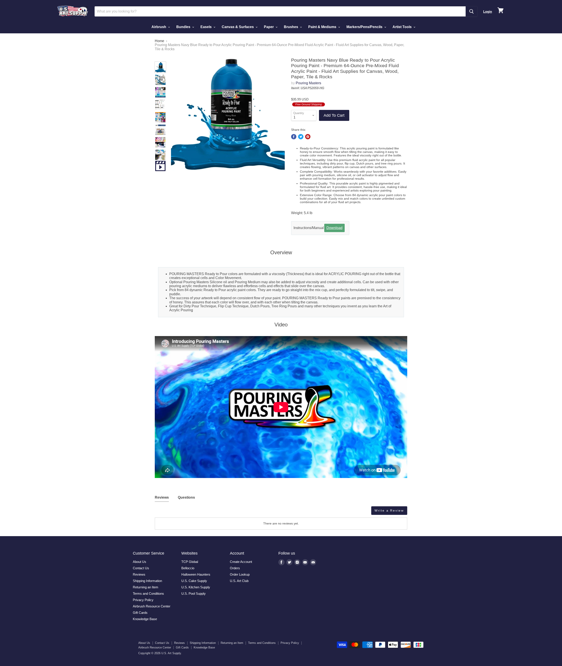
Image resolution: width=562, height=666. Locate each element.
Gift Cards (140, 612)
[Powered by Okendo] (174, 512)
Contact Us (141, 568)
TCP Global (189, 562)
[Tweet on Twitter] (300, 136)
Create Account (241, 562)
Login (487, 11)
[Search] (471, 11)
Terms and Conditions (148, 593)
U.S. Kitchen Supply (195, 587)
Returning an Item (145, 587)
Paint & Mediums (322, 27)
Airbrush (159, 27)
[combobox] (280, 11)
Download (334, 228)
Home (159, 41)
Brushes (291, 27)
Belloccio (187, 568)
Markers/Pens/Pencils (364, 27)
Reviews (139, 574)
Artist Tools (402, 27)
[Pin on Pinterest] (307, 136)
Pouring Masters (308, 83)
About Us (139, 562)
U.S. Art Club (239, 581)
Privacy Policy (143, 600)
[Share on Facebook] (293, 136)
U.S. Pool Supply (193, 593)
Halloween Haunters (195, 574)
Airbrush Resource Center (151, 606)
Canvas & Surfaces (238, 27)
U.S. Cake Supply (194, 581)
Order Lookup (240, 574)
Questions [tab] (186, 497)
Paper (269, 27)
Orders (235, 568)
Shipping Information (147, 581)
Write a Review (389, 510)
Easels (206, 27)
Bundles (183, 27)
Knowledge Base (145, 619)
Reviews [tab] (162, 497)
